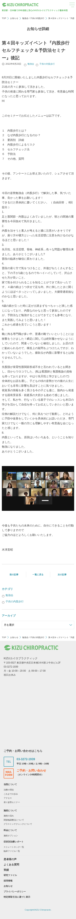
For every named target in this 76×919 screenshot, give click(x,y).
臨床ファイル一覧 (12, 851)
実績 (6, 869)
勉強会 (25, 18)
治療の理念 (9, 790)
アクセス (8, 798)
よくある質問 (11, 864)
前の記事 (14, 574)
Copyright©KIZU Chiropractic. (38, 910)
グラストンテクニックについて (18, 824)
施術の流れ (9, 816)
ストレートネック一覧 (14, 847)
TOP (4, 18)
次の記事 (62, 574)
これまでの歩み (11, 794)
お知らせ (14, 18)
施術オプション (11, 835)
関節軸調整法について (14, 820)
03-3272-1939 (26, 759)
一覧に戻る (38, 574)
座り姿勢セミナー (12, 802)
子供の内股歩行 (37, 18)
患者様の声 (10, 859)
